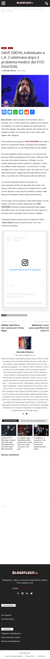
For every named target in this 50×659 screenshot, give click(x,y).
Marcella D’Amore (9, 71)
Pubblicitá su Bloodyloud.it (11, 633)
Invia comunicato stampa (10, 637)
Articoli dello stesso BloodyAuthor (33, 421)
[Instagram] (23, 593)
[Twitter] (26, 413)
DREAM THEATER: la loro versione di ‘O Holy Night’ (12, 328)
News (4, 48)
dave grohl (11, 315)
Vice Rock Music (7, 619)
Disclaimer (41, 656)
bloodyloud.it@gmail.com (28, 588)
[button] (46, 3)
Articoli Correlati (10, 421)
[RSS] (27, 593)
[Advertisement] (25, 30)
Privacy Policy (30, 656)
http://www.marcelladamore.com (25, 355)
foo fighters (21, 315)
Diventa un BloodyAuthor (10, 641)
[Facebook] (23, 413)
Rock (10, 48)
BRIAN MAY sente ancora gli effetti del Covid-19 (39, 328)
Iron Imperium (6, 615)
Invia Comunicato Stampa (13, 656)
